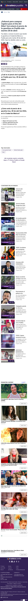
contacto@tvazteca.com (18, 574)
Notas (3, 152)
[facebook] (16, 562)
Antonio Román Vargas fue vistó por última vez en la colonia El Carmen (21, 204)
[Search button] (26, 5)
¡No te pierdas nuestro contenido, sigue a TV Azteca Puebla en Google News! (14, 160)
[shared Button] (4, 64)
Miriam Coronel (9, 61)
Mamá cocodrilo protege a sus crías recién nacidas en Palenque (21, 278)
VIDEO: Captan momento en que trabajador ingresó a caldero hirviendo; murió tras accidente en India (21, 336)
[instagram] (12, 562)
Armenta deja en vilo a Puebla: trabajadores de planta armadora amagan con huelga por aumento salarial (21, 322)
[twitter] (10, 562)
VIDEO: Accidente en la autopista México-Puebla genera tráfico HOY (21, 248)
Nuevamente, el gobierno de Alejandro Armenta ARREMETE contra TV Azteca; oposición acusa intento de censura (21, 292)
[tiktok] (14, 562)
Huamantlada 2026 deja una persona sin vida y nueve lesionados (21, 234)
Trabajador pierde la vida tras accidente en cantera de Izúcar (21, 307)
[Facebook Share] (6, 64)
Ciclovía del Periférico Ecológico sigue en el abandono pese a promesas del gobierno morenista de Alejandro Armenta (21, 190)
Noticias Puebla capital (18, 150)
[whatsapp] (18, 562)
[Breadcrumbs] (2, 12)
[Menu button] (1, 5)
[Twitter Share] (2, 64)
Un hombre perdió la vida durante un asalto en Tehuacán (21, 219)
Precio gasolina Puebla (6, 150)
